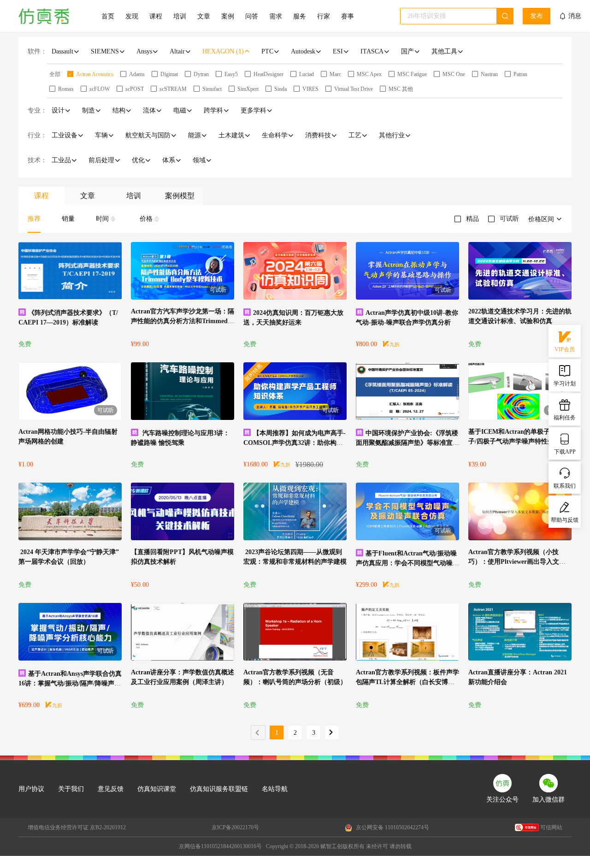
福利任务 (565, 417)
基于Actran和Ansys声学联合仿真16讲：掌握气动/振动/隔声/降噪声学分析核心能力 (70, 683)
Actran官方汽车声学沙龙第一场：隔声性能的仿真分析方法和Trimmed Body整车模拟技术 (182, 321)
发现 (131, 16)
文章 (203, 16)
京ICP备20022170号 (235, 827)
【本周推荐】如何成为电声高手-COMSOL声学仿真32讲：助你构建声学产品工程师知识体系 (294, 443)
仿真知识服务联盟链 (219, 788)
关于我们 (71, 788)
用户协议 (31, 788)
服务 (299, 16)
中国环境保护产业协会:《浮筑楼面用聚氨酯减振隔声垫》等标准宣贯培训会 (407, 443)
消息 (574, 15)
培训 (179, 16)
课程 (155, 16)
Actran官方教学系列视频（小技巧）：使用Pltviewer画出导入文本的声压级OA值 (517, 562)
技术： (37, 160)
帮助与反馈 (564, 520)
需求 (275, 16)
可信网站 (551, 827)
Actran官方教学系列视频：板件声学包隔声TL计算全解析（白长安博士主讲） (407, 682)
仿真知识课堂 (156, 788)
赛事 (347, 16)
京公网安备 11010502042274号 (391, 827)
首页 (107, 16)
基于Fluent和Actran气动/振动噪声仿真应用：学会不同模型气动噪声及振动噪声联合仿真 (407, 563)
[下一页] (331, 732)
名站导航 (275, 788)
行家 (323, 16)
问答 (251, 16)
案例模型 (180, 196)
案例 (227, 16)
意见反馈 (111, 788)
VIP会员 (565, 349)
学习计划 (565, 383)
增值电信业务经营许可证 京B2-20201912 (77, 827)
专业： (37, 110)
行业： (37, 135)
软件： (37, 51)
